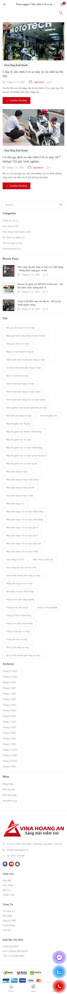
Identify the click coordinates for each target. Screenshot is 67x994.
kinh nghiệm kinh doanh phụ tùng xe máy (26, 407)
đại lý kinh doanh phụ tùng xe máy (23, 655)
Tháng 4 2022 (9, 727)
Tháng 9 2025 (9, 682)
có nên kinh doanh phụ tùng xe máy (23, 367)
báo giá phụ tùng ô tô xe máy (20, 327)
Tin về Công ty (10, 243)
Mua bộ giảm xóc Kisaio (18, 423)
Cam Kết (7, 880)
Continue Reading (18, 100)
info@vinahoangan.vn (17, 849)
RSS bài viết (9, 789)
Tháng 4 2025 (9, 705)
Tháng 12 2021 (10, 749)
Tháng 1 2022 (9, 744)
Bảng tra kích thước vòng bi (20, 351)
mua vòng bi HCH (15, 559)
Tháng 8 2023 (9, 716)
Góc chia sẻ (8, 226)
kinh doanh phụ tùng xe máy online (23, 391)
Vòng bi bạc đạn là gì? (17, 607)
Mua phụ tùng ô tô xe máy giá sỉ (22, 535)
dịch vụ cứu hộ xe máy (17, 375)
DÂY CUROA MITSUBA (15, 951)
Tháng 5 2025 (9, 699)
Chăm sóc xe (9, 220)
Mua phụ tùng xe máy (16, 471)
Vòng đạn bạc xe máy (16, 639)
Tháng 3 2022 (9, 733)
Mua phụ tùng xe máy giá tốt (20, 487)
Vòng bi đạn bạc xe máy (18, 631)
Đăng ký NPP (9, 920)
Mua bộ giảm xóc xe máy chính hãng (24, 447)
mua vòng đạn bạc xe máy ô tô (21, 567)
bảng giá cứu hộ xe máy (18, 343)
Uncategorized (9, 248)
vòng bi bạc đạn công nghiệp (20, 599)
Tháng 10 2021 (10, 761)
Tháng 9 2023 (9, 710)
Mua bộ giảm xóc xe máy (18, 439)
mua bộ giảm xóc (48, 415)
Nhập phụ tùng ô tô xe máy (19, 583)
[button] (61, 4)
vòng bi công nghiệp (47, 607)
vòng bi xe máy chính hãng (19, 623)
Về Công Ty (8, 911)
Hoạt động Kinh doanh (16, 65)
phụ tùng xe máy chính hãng (20, 591)
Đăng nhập (8, 784)
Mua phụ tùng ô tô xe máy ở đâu (22, 551)
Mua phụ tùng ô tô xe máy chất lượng (24, 519)
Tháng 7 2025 (9, 693)
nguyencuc (39, 82)
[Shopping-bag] (17, 864)
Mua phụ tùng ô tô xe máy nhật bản (23, 543)
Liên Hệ (6, 930)
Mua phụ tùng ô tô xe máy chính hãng (24, 511)
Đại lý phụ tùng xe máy (17, 647)
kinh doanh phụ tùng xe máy (20, 383)
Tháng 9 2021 (9, 766)
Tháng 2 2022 (9, 738)
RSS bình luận (10, 795)
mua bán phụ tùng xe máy (18, 415)
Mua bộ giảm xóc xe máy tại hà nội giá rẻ (26, 455)
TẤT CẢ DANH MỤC (14, 956)
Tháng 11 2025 (10, 677)
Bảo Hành (7, 916)
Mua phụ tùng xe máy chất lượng (22, 479)
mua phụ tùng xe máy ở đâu (19, 495)
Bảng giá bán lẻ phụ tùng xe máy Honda (25, 335)
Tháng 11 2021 (10, 755)
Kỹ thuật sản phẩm (12, 237)
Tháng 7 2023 (9, 721)
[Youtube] (11, 864)
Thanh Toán (8, 895)
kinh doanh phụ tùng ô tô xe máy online (25, 399)
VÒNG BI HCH (10, 946)
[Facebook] (5, 864)
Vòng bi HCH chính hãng (18, 615)
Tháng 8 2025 (9, 688)
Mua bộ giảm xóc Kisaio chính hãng (23, 431)
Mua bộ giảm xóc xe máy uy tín (21, 463)
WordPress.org (10, 800)
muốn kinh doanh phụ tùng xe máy (23, 575)
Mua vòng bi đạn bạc (43, 559)
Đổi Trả (6, 890)
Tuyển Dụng (9, 925)
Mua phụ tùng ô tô (15, 503)
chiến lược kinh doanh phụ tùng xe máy (25, 359)
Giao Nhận (8, 885)
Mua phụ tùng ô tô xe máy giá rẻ (22, 527)
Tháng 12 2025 (10, 671)
